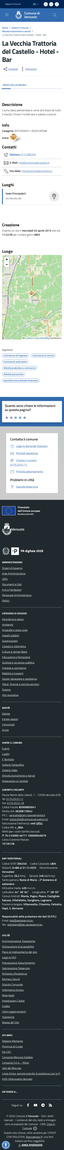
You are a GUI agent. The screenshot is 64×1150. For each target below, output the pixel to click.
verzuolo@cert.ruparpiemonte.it (27, 815)
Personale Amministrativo (16, 595)
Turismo (6, 690)
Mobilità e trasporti (12, 673)
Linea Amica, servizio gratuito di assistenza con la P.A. (32, 1073)
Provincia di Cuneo (12, 1046)
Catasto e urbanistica (14, 646)
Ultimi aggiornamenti (14, 1012)
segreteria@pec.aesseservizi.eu (24, 925)
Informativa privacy (13, 990)
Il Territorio (8, 759)
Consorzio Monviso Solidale (17, 1057)
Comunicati (8, 724)
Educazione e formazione (16, 657)
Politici (5, 601)
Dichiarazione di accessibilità (18, 947)
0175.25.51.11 (14, 799)
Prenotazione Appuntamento (18, 963)
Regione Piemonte (13, 4)
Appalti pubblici (10, 635)
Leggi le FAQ (9, 957)
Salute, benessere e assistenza (19, 679)
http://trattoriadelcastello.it (37, 171)
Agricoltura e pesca (13, 619)
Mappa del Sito (10, 1022)
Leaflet (28, 338)
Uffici (5, 579)
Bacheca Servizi (11, 979)
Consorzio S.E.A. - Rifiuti (15, 1063)
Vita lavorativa (10, 695)
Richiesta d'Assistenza (14, 974)
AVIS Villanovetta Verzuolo (17, 1079)
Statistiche (8, 1017)
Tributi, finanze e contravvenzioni (20, 684)
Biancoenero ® (34, 1137)
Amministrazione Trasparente (18, 941)
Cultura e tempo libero (14, 652)
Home (5, 27)
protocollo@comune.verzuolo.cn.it (29, 819)
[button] (33, 293)
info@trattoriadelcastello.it (34, 163)
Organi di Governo (12, 568)
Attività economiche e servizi (16, 31)
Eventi (5, 748)
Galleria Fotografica (13, 765)
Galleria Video (9, 770)
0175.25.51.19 (15, 803)
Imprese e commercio (14, 668)
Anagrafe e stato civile (14, 630)
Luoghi (6, 754)
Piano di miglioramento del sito (19, 952)
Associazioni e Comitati (15, 781)
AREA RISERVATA (32, 1145)
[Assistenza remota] (35, 1128)
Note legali (8, 995)
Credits (6, 1006)
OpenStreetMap (42, 338)
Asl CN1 (6, 1052)
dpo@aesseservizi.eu (21, 920)
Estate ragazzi (10, 719)
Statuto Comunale (12, 984)
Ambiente (7, 625)
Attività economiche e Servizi (18, 776)
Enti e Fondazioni (12, 590)
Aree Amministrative (13, 573)
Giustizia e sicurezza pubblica (18, 662)
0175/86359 (28, 154)
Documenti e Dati (12, 584)
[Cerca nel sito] (55, 15)
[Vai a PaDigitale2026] (23, 551)
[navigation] (7, 15)
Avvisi (5, 730)
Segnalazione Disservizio (16, 968)
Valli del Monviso (11, 1068)
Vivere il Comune (20, 27)
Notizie (6, 714)
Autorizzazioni (10, 641)
